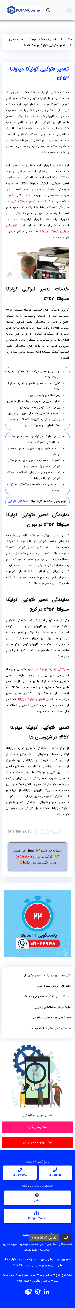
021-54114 (55, 1175)
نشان (37, 1200)
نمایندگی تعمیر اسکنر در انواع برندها (51, 1028)
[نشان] (36, 1195)
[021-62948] (20, 1170)
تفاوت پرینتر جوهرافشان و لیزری (53, 1007)
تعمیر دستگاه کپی (23, 201)
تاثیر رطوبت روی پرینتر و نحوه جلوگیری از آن (46, 975)
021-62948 (20, 1175)
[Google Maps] (36, 1213)
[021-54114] (55, 1170)
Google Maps (36, 1218)
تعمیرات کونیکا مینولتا (42, 39)
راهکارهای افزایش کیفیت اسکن (53, 986)
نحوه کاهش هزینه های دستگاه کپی (51, 1017)
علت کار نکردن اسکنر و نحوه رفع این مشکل (47, 996)
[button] (48, 10)
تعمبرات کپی (17, 39)
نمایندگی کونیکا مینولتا (54, 669)
